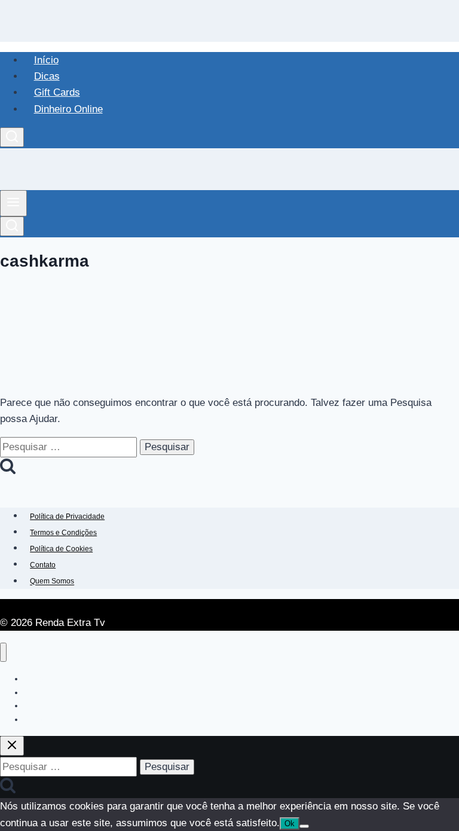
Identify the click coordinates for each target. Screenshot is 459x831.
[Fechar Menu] (3, 652)
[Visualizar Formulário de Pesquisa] (12, 137)
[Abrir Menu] (13, 203)
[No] (304, 826)
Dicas (47, 76)
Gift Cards (57, 92)
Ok (289, 823)
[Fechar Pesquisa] (12, 746)
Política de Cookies (61, 549)
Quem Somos (52, 582)
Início (46, 60)
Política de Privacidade (67, 516)
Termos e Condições (63, 532)
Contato (43, 565)
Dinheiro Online (68, 109)
